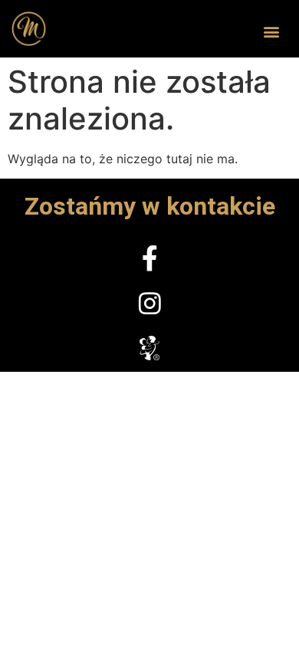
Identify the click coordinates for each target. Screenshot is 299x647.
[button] (271, 31)
